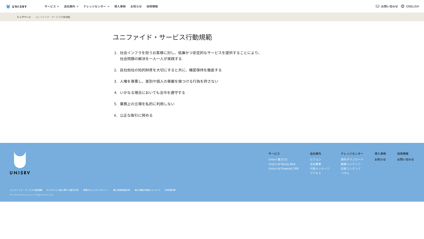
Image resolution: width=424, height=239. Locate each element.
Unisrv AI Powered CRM (283, 168)
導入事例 (120, 6)
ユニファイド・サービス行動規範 (26, 190)
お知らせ (136, 6)
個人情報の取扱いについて (147, 190)
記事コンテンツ (351, 168)
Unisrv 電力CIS (277, 159)
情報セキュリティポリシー (96, 190)
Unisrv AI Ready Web (281, 164)
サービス (50, 6)
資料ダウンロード (352, 159)
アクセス (315, 173)
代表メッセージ (320, 168)
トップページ (24, 17)
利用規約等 (170, 190)
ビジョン (315, 159)
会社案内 (69, 6)
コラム (345, 173)
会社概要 (315, 164)
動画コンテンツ (351, 164)
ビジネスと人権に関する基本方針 (63, 190)
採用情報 (152, 6)
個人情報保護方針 (121, 190)
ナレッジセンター (94, 6)
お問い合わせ (405, 159)
